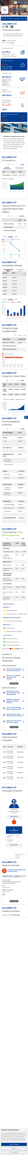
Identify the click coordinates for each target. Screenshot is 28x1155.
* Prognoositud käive (8, 269)
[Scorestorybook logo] (2, 2)
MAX (16, 236)
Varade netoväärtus (7, 168)
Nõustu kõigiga (14, 1144)
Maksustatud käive (20, 269)
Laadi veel (14, 683)
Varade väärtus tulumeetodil (19, 168)
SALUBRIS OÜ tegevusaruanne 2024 (14, 136)
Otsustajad (16, 18)
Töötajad (9, 18)
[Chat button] (19, 2)
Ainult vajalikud (14, 1152)
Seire (22, 18)
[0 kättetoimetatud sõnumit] (7, 26)
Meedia (3, 18)
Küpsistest (14, 1148)
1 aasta (5, 236)
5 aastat (10, 236)
